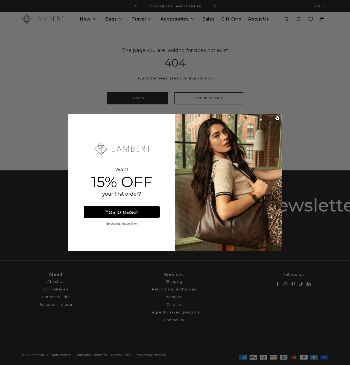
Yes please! (122, 212)
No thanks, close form (122, 223)
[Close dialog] (277, 118)
